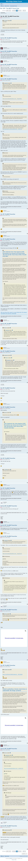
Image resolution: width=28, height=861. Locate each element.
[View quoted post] (11, 20)
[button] (7, 10)
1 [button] (10, 10)
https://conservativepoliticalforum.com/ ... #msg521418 (12, 553)
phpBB (11, 858)
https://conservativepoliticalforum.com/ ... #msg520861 (12, 98)
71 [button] (20, 10)
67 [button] (13, 10)
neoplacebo (6, 83)
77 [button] (23, 10)
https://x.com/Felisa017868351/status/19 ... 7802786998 (12, 674)
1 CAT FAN (5, 469)
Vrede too (5, 327)
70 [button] (18, 10)
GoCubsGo (6, 20)
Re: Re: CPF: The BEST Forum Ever (10, 16)
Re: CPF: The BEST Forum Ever (9, 8)
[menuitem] (2, 4)
